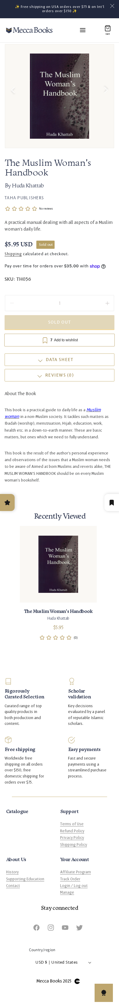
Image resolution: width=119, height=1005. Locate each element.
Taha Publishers (24, 197)
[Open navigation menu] (83, 30)
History (12, 872)
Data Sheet (60, 360)
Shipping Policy (73, 844)
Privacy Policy (72, 837)
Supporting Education (25, 879)
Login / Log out (74, 885)
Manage (67, 892)
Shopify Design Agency (77, 981)
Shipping (13, 254)
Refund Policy (72, 831)
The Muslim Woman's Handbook (58, 611)
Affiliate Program (75, 872)
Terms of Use (72, 824)
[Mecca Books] (29, 30)
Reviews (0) (59, 375)
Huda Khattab (28, 186)
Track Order (70, 879)
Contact (13, 885)
